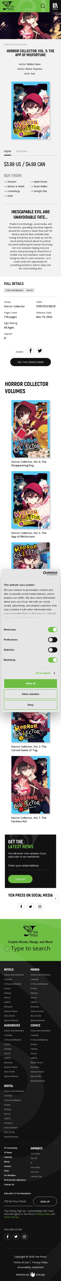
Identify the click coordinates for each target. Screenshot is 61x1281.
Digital (8, 1086)
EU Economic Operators (15, 1180)
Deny (31, 704)
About (7, 1161)
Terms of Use (11, 1217)
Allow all (30, 683)
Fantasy (7, 993)
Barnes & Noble (15, 186)
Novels (9, 970)
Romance (8, 1006)
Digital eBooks (19, 44)
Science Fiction (10, 1011)
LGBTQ (7, 1002)
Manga (35, 970)
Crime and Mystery (14, 290)
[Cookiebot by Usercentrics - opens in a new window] (43, 573)
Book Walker (40, 186)
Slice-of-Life (9, 1015)
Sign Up (45, 1201)
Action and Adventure (14, 974)
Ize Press (35, 1172)
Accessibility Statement (31, 1267)
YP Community (10, 1148)
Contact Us (9, 1184)
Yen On (34, 1158)
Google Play (40, 191)
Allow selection (30, 694)
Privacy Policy (43, 1213)
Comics (35, 1025)
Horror (30, 290)
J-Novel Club (36, 1176)
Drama (7, 988)
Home (7, 44)
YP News (8, 1152)
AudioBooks (12, 1025)
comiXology (13, 191)
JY (31, 1162)
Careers (7, 1166)
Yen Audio (35, 1167)
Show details (43, 673)
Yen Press (35, 1153)
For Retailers (10, 1175)
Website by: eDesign (30, 1274)
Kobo (10, 195)
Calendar (8, 1157)
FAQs (6, 1170)
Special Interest (11, 1020)
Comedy (8, 979)
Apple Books (40, 181)
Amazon (11, 181)
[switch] (52, 639)
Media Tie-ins (37, 1062)
